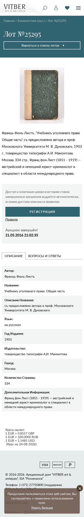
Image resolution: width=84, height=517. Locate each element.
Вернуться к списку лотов (40, 45)
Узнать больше (42, 507)
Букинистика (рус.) (31, 20)
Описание (14, 256)
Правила (11, 219)
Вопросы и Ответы (44, 256)
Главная (9, 20)
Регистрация (42, 211)
